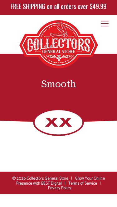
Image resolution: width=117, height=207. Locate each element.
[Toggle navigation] (104, 24)
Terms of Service (82, 183)
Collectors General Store (47, 178)
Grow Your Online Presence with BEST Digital (60, 181)
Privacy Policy (59, 188)
